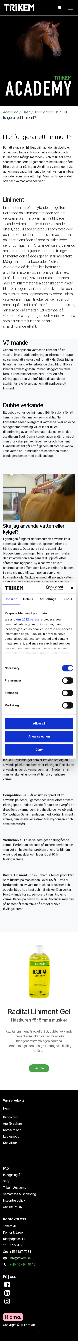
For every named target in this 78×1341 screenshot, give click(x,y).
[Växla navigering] (70, 7)
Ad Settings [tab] (48, 599)
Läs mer (39, 1068)
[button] (39, 1333)
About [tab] (67, 599)
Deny (39, 749)
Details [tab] (28, 599)
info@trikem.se (20, 1258)
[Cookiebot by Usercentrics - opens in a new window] (47, 587)
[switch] (67, 680)
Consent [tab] (11, 599)
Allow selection (39, 736)
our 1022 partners (29, 619)
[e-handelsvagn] (59, 7)
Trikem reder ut (46, 112)
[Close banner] (72, 587)
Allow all (39, 723)
